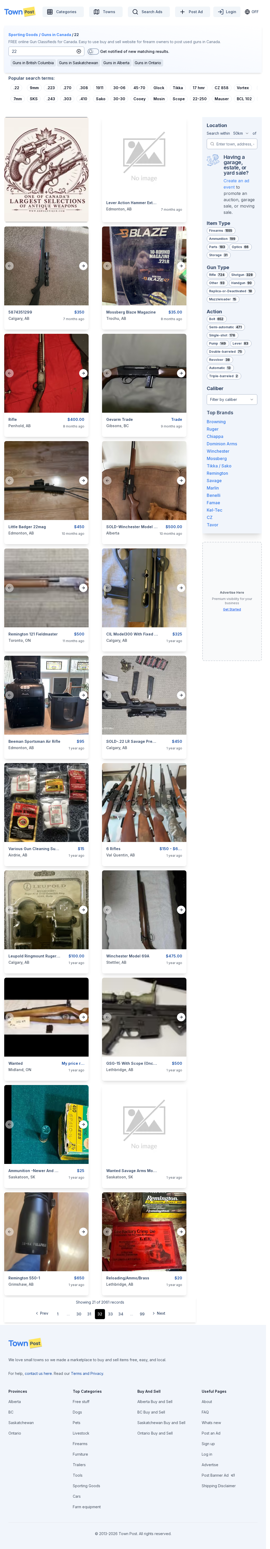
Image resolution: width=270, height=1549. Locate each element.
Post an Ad (211, 1433)
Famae (213, 502)
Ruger (213, 429)
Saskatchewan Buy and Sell (161, 1422)
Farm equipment (87, 1507)
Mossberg (217, 458)
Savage (214, 480)
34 (120, 1314)
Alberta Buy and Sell (154, 1401)
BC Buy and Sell (151, 1412)
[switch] (93, 51)
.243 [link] (51, 99)
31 (89, 1314)
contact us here (38, 1373)
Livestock (81, 1433)
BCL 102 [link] (244, 99)
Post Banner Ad (215, 1475)
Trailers (79, 1464)
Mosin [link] (159, 99)
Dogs (77, 1412)
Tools (78, 1475)
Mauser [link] (222, 99)
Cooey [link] (139, 99)
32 (100, 1314)
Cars (77, 1496)
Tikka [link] (178, 87)
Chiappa (215, 436)
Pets (76, 1422)
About (207, 1401)
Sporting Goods (23, 34)
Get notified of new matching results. (134, 51)
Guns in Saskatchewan (78, 62)
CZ (210, 517)
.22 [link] (16, 87)
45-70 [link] (139, 87)
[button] (78, 51)
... (68, 1314)
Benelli (213, 495)
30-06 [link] (119, 87)
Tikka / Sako (219, 465)
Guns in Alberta (116, 62)
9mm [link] (34, 87)
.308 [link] (83, 87)
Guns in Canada (56, 34)
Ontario (14, 1433)
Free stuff (81, 1401)
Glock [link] (158, 87)
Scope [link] (179, 99)
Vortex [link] (243, 87)
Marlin (213, 488)
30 (78, 1314)
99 (142, 1314)
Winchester (218, 451)
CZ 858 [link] (222, 87)
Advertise (210, 1464)
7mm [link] (17, 99)
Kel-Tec (214, 510)
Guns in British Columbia (33, 62)
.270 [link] (67, 87)
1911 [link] (99, 87)
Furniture (80, 1454)
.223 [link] (51, 87)
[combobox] (241, 133)
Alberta (14, 1401)
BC (10, 1412)
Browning (216, 421)
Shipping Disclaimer (219, 1486)
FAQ (205, 1412)
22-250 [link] (200, 99)
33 (110, 1314)
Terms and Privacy (87, 1373)
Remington (217, 473)
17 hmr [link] (199, 87)
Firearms (80, 1443)
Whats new (211, 1422)
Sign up (208, 1443)
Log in (207, 1454)
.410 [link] (83, 99)
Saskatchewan (21, 1422)
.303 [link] (67, 99)
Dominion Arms (222, 443)
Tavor (212, 524)
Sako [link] (100, 99)
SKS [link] (34, 99)
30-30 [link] (119, 99)
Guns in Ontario (148, 62)
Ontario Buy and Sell (155, 1433)
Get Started (232, 609)
